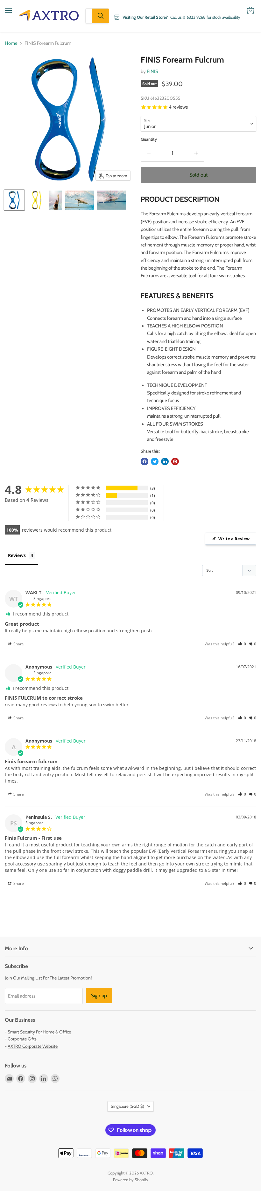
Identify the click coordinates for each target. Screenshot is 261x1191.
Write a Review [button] (234, 539)
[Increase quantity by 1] (196, 153)
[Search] (100, 16)
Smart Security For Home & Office (39, 1032)
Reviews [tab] (17, 555)
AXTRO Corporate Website (33, 1046)
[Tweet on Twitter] (155, 461)
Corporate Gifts (22, 1039)
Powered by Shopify (130, 1179)
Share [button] (18, 644)
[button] (242, 644)
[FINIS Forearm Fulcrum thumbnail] (14, 200)
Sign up (99, 995)
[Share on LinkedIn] (165, 461)
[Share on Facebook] (144, 461)
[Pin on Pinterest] (175, 461)
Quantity (149, 139)
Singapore (127, 1106)
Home (11, 43)
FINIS (152, 71)
